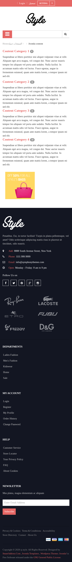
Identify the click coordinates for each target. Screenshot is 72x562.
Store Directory (10, 535)
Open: (12, 267)
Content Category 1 (16, 51)
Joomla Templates (30, 553)
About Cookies (10, 471)
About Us (32, 535)
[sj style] (36, 19)
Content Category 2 (16, 81)
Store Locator (10, 453)
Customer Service (12, 448)
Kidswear (7, 366)
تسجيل (31, 3)
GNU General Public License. (47, 557)
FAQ (5, 465)
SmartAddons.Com (11, 553)
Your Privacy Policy (13, 459)
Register (7, 407)
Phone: (12, 256)
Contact (22, 535)
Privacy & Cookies (11, 530)
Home (5, 43)
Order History (10, 418)
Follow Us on (10, 275)
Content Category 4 (16, 139)
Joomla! (63, 553)
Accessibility (49, 530)
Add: (11, 251)
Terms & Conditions (31, 530)
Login (22, 3)
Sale (5, 378)
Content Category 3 (16, 110)
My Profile (8, 413)
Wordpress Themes (49, 553)
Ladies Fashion (10, 355)
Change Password (11, 424)
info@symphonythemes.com (30, 262)
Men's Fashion (10, 360)
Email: (12, 262)
